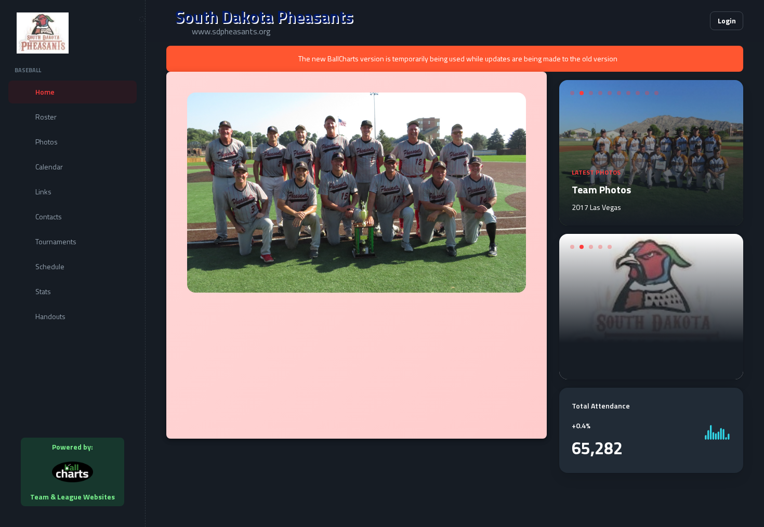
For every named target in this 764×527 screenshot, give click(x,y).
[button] (670, 20)
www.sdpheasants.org (231, 31)
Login (727, 20)
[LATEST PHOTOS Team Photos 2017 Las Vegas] (651, 219)
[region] (72, 263)
